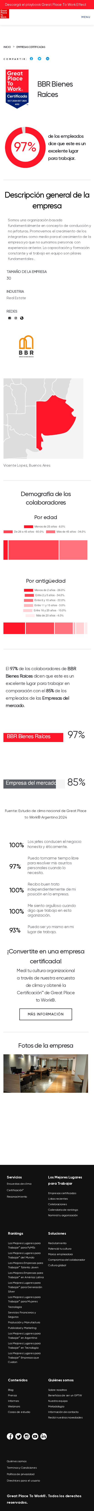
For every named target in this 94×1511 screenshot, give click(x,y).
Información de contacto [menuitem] (63, 1412)
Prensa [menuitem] (12, 1395)
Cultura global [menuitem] (57, 1265)
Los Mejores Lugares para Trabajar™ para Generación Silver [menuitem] (25, 1287)
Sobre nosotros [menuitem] (57, 1389)
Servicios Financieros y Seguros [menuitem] (22, 1314)
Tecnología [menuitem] (15, 1307)
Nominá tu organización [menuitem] (63, 1215)
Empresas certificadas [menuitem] (62, 1193)
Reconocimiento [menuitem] (17, 1196)
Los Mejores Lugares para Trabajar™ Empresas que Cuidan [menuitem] (24, 1358)
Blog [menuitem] (10, 1389)
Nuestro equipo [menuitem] (58, 1401)
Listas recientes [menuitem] (58, 1198)
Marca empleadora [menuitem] (60, 1254)
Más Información (46, 1014)
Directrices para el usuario (23, 1480)
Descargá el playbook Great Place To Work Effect (45, 5)
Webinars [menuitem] (14, 1406)
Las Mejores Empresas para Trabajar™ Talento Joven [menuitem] (25, 1265)
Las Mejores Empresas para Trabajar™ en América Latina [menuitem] (26, 1275)
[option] (45, 1111)
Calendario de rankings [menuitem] (63, 1209)
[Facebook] (31, 59)
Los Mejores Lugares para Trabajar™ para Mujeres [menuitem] (24, 1299)
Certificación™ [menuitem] (15, 1190)
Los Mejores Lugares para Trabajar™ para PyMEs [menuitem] (24, 1245)
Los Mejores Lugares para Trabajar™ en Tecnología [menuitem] (24, 1345)
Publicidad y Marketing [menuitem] (22, 1328)
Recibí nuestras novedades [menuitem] (65, 1417)
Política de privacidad (20, 1474)
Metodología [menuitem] (56, 1406)
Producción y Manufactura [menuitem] (24, 1322)
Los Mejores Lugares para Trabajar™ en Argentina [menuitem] (24, 1335)
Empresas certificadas (30, 47)
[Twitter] (39, 59)
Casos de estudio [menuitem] (19, 1412)
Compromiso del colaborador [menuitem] (66, 1259)
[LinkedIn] (48, 59)
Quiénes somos (16, 1461)
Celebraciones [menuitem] (57, 1204)
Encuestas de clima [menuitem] (19, 1183)
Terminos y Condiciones (22, 1467)
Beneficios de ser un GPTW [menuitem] (65, 1395)
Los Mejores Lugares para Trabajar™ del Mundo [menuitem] (24, 1255)
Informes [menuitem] (13, 1401)
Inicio (7, 47)
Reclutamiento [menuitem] (57, 1243)
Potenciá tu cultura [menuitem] (59, 1248)
